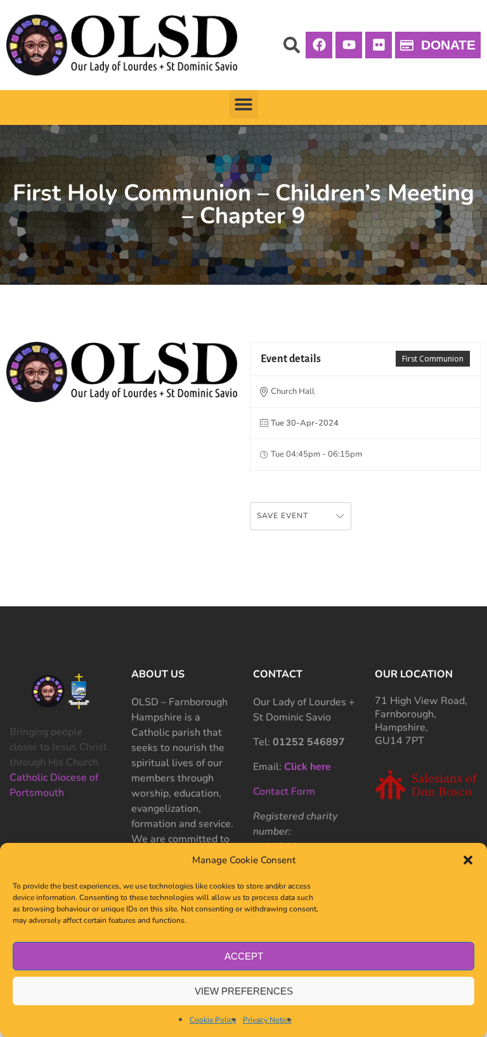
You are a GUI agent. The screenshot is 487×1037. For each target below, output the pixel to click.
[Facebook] (319, 45)
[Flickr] (378, 45)
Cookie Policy (213, 1020)
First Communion (433, 358)
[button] (468, 860)
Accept (243, 956)
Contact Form (284, 792)
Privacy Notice (267, 1020)
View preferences (244, 991)
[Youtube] (348, 45)
